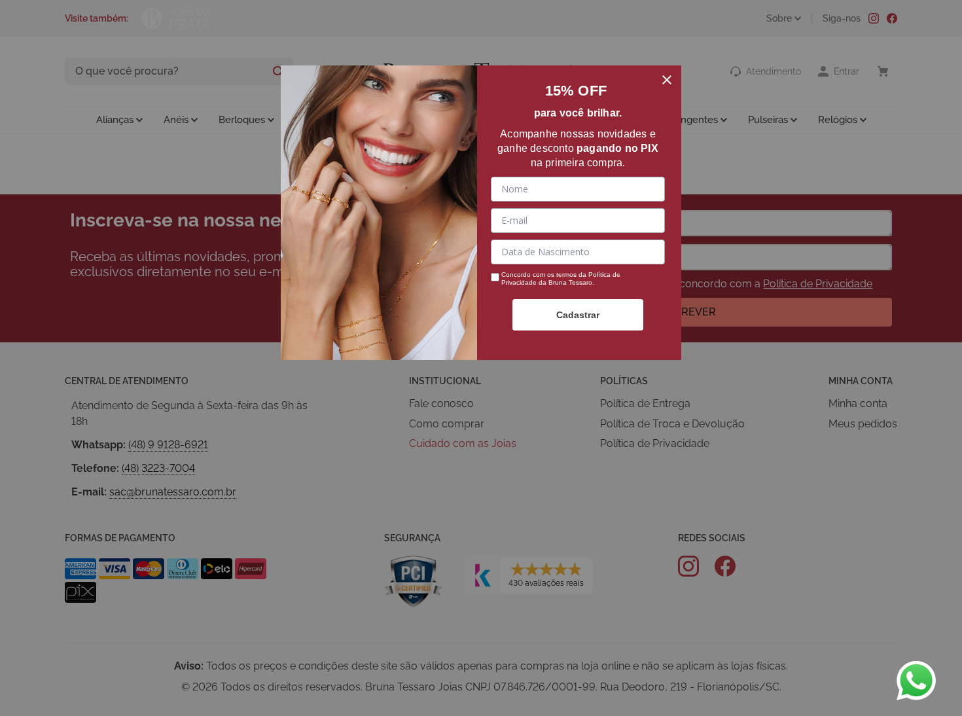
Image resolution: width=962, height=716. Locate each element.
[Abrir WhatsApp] (916, 680)
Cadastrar (577, 315)
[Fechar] (666, 79)
